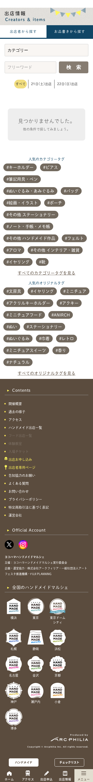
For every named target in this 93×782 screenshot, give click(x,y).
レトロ (67, 339)
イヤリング (19, 262)
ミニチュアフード (25, 315)
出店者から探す (23, 31)
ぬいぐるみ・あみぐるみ (31, 191)
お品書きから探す (69, 31)
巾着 (45, 339)
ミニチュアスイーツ (27, 350)
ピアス (51, 167)
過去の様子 (17, 411)
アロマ (15, 250)
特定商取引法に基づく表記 (29, 507)
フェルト (75, 238)
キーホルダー (21, 167)
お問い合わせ (19, 491)
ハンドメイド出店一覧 (25, 427)
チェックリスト (69, 762)
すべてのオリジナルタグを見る (46, 373)
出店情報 (65, 779)
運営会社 (15, 515)
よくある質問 (19, 483)
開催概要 (15, 403)
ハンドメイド (23, 762)
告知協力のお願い (22, 475)
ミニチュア (76, 291)
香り (62, 350)
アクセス (28, 779)
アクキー (70, 303)
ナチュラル (19, 362)
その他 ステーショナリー (32, 215)
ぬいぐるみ (19, 339)
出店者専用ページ (22, 467)
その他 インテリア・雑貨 (56, 250)
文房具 (15, 291)
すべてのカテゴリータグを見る (46, 273)
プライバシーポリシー (25, 499)
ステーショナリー (45, 327)
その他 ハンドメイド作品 (32, 238)
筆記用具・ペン (23, 179)
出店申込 (46, 779)
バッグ (72, 191)
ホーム (9, 779)
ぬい (13, 327)
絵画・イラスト (23, 203)
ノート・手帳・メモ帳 (29, 226)
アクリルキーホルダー (29, 303)
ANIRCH (62, 315)
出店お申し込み (20, 459)
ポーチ (56, 203)
